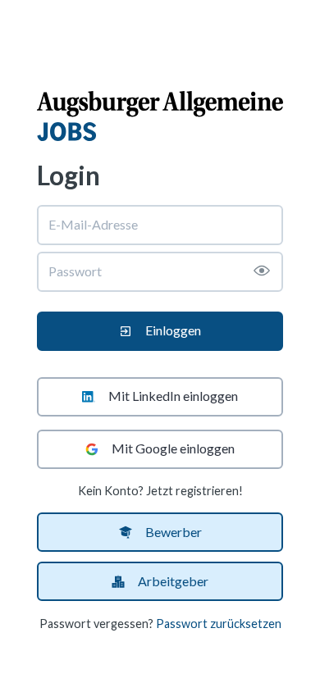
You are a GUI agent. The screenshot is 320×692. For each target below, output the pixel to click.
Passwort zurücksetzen (218, 624)
